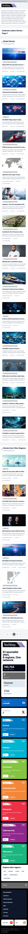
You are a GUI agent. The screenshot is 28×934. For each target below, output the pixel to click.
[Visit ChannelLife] (11, 741)
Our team (5, 912)
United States (7, 878)
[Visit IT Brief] (11, 804)
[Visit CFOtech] (11, 720)
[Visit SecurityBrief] (11, 825)
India (23, 871)
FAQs (4, 905)
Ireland (5, 874)
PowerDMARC (4, 932)
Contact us (6, 895)
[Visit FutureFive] (11, 783)
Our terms (5, 915)
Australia (10, 871)
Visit (5, 734)
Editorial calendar (7, 899)
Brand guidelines (7, 892)
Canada (17, 871)
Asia (5, 871)
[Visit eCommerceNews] (11, 762)
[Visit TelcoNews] (11, 846)
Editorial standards (8, 902)
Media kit (12, 734)
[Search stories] (26, 885)
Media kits (5, 909)
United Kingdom (14, 874)
